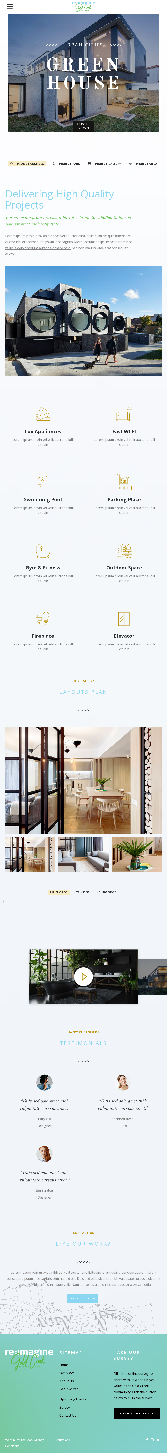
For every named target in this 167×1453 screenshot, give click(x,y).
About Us (66, 1381)
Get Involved (68, 1389)
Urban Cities (83, 45)
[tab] (27, 163)
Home (64, 1365)
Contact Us (67, 1415)
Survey (64, 1407)
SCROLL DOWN (83, 126)
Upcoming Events (72, 1399)
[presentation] (27, 163)
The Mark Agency (32, 1440)
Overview (66, 1373)
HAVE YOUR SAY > (137, 1413)
